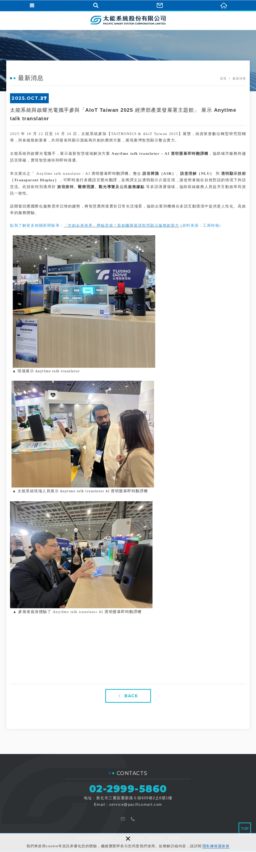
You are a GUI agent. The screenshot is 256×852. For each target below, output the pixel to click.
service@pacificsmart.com (135, 804)
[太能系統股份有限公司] (128, 20)
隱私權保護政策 (216, 846)
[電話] (133, 818)
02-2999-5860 (128, 788)
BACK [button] (131, 696)
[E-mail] (123, 818)
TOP (245, 828)
